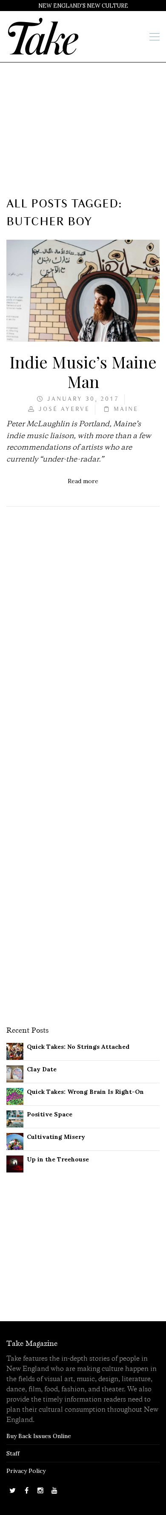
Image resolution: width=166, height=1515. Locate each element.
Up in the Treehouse (58, 1159)
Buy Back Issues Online (38, 1436)
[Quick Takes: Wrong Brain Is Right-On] (14, 1095)
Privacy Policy (26, 1471)
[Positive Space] (14, 1118)
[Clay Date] (14, 1073)
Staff (13, 1453)
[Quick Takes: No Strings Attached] (14, 1050)
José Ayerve (64, 409)
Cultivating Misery (56, 1137)
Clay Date (42, 1069)
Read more (83, 481)
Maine (126, 409)
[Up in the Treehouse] (14, 1163)
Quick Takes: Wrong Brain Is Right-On (85, 1092)
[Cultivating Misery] (14, 1140)
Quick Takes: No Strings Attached (78, 1047)
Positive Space (49, 1114)
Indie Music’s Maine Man (83, 371)
